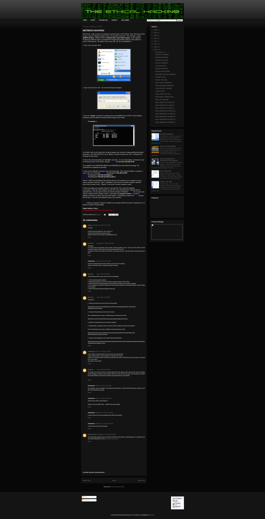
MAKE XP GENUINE (161, 99)
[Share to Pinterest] (117, 215)
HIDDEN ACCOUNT (161, 60)
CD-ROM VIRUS (160, 66)
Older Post (141, 480)
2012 (156, 41)
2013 (156, 38)
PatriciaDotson (92, 434)
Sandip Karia (91, 351)
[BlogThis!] (111, 215)
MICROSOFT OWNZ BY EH (164, 97)
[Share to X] (113, 215)
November (159, 52)
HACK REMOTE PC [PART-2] (164, 105)
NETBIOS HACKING (161, 57)
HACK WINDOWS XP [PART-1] (165, 122)
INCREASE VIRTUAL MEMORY (165, 74)
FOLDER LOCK (160, 77)
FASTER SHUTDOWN (162, 71)
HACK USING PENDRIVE (163, 83)
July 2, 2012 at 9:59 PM (103, 297)
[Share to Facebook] (115, 215)
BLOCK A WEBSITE (161, 63)
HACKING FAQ (103, 20)
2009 (156, 49)
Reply (89, 237)
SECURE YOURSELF (162, 54)
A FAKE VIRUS (160, 91)
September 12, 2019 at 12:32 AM (106, 434)
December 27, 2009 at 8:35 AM (105, 243)
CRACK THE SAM (161, 80)
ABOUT (93, 20)
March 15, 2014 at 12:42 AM (103, 398)
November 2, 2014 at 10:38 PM (104, 412)
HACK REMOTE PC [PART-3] (164, 102)
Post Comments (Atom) (117, 486)
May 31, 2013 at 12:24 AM (103, 351)
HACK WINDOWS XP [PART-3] (165, 116)
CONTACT (114, 20)
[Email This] (109, 215)
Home (114, 480)
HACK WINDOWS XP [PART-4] (165, 114)
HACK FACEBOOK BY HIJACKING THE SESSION (169, 159)
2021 (156, 35)
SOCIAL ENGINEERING (168, 146)
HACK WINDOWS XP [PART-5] (165, 111)
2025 (156, 30)
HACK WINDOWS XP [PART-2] (165, 119)
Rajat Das (91, 243)
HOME (85, 20)
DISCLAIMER (125, 20)
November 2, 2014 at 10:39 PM (104, 423)
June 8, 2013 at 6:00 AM (103, 369)
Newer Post (86, 480)
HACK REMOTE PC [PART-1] (164, 108)
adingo (90, 225)
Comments (86, 500)
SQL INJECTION (165, 171)
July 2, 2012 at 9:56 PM (103, 274)
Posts (85, 497)
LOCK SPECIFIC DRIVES (163, 88)
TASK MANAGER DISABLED (164, 85)
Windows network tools (111, 439)
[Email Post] (104, 214)
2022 (156, 32)
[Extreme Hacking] (167, 239)
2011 (155, 44)
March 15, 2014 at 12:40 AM (103, 385)
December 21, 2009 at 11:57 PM (101, 225)
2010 (156, 47)
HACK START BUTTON (163, 94)
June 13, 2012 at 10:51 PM (103, 261)
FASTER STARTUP (161, 68)
